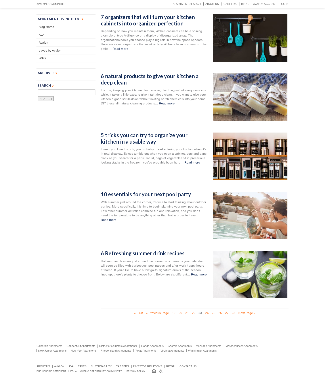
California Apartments (49, 346)
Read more (120, 48)
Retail (170, 366)
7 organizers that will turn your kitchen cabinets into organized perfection (148, 20)
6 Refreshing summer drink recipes (143, 253)
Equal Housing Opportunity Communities (96, 371)
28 (233, 313)
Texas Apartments (145, 350)
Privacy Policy (135, 371)
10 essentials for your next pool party (146, 194)
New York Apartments (83, 350)
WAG (42, 58)
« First (138, 313)
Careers (230, 4)
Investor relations (147, 366)
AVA (41, 35)
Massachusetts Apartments (242, 346)
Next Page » (247, 313)
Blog (245, 4)
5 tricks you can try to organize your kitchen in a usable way (144, 138)
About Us (212, 4)
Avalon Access (264, 4)
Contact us (188, 366)
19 (174, 313)
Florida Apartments (152, 346)
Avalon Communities (51, 4)
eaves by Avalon (50, 50)
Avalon (43, 42)
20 (180, 313)
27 (227, 313)
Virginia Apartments (172, 350)
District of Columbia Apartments (118, 346)
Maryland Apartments (208, 346)
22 (193, 313)
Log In (284, 4)
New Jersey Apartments (52, 350)
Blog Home (46, 27)
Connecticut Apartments (81, 346)
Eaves (82, 366)
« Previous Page (157, 313)
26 (220, 313)
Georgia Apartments (180, 346)
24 (207, 313)
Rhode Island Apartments (116, 350)
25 (213, 313)
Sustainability (101, 366)
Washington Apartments (202, 350)
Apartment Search (187, 4)
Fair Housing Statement (51, 371)
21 (187, 313)
